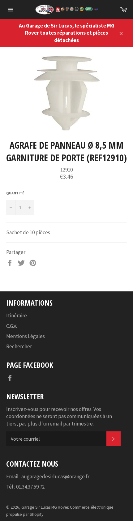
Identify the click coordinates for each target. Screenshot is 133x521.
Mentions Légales (25, 336)
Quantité (15, 193)
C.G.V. (11, 326)
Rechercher (19, 346)
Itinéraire (16, 315)
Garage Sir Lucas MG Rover (44, 507)
